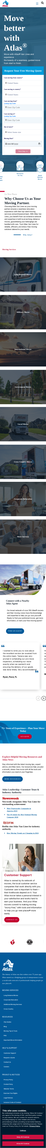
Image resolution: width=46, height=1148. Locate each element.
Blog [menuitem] (5, 1026)
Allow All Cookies (23, 1143)
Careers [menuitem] (6, 1066)
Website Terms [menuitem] (9, 1089)
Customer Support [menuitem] (10, 1053)
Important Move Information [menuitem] (13, 1040)
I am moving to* (9, 114)
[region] (23, 1126)
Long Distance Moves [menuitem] (11, 995)
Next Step (21, 151)
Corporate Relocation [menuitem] (11, 1000)
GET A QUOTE (24, 736)
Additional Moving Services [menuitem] (13, 1004)
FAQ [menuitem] (5, 1035)
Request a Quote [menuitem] (9, 1057)
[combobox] (42, 2)
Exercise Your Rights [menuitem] (10, 1093)
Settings (23, 1130)
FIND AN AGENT (15, 631)
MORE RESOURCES (12, 779)
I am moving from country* (13, 78)
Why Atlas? (27, 235)
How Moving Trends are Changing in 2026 (23, 833)
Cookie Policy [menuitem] (8, 1084)
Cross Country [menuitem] (8, 1009)
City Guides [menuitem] (7, 1022)
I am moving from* (10, 101)
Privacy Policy (34, 1126)
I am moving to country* (12, 89)
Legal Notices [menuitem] (8, 1098)
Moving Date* (8, 138)
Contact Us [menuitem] (7, 1062)
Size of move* (8, 127)
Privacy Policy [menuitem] (8, 1080)
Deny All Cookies (23, 1137)
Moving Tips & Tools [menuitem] (10, 1031)
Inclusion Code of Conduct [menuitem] (12, 1102)
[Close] (43, 1107)
